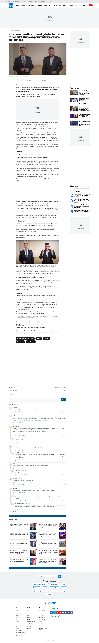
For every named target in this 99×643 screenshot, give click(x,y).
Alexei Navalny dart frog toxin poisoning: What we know (28, 333)
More (40, 607)
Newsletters (55, 616)
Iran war (64, 587)
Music (37, 591)
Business (40, 5)
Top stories (74, 88)
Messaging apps (31, 621)
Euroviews (70, 5)
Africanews (29, 624)
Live (91, 5)
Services (29, 607)
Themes (17, 607)
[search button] (47, 2)
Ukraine (54, 591)
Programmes (18, 628)
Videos (17, 626)
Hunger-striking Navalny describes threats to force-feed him (30, 154)
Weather (29, 613)
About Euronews (42, 610)
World (28, 5)
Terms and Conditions (43, 613)
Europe (23, 5)
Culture (55, 5)
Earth (60, 5)
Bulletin (29, 611)
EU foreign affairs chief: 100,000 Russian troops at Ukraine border (30, 327)
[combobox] (54, 2)
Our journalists (19, 630)
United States (20, 341)
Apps (28, 619)
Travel (45, 5)
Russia (19, 30)
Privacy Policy (42, 617)
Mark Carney (46, 591)
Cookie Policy (42, 615)
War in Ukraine (54, 584)
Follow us (29, 617)
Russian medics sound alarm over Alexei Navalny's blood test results (32, 157)
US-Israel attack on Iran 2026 (40, 584)
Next (50, 5)
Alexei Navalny (30, 341)
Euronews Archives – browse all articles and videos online (21, 634)
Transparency (42, 619)
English (9, 1)
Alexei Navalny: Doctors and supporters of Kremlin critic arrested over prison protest (34, 330)
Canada (49, 594)
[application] (37, 59)
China (61, 591)
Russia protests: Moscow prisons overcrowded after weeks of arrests (32, 299)
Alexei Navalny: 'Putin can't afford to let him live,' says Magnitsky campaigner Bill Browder (36, 295)
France (38, 338)
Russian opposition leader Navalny (25, 338)
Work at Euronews (43, 623)
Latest (18, 5)
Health (64, 5)
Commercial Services (43, 611)
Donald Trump (36, 587)
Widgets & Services (31, 623)
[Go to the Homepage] (11, 5)
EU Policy (33, 5)
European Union (54, 587)
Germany (46, 338)
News (12, 30)
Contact (40, 621)
